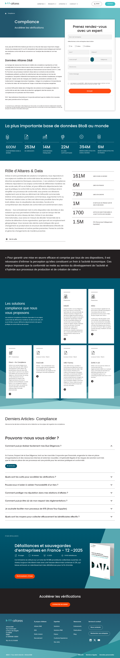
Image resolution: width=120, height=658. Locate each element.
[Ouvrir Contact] (77, 3)
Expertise (40, 4)
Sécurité (81, 655)
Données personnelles (107, 655)
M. (71, 46)
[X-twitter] (95, 640)
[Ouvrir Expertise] (44, 3)
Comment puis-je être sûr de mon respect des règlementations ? (36, 501)
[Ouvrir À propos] (66, 3)
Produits (51, 4)
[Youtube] (99, 640)
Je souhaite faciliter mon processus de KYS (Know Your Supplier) (36, 509)
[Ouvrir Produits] (55, 3)
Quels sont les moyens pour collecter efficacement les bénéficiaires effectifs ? (42, 517)
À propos (62, 4)
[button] (35, 239)
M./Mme (87, 46)
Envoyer (90, 91)
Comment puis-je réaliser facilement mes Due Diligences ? (33, 446)
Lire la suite (13, 239)
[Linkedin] (90, 640)
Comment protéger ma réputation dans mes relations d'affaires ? (36, 493)
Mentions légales (91, 655)
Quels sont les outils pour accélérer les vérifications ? (30, 477)
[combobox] (90, 37)
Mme (78, 46)
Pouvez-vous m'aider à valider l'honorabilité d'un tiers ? (31, 485)
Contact (73, 4)
